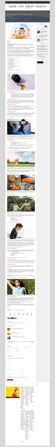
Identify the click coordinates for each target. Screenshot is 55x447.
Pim (12, 16)
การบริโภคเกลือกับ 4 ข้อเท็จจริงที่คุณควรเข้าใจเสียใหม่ (43, 32)
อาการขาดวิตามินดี (10, 62)
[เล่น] (6, 397)
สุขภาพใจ (11, 2)
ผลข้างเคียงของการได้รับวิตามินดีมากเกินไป (12, 65)
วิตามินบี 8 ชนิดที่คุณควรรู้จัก (14, 332)
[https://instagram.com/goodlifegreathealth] (42, 62)
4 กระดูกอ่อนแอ (9, 68)
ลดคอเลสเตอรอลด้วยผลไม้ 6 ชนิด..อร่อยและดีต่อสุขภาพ (18, 336)
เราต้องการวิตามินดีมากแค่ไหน (11, 64)
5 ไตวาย (9, 69)
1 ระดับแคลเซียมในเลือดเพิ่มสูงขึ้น (11, 66)
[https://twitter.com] (40, 62)
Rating (8, 369)
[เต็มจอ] (18, 397)
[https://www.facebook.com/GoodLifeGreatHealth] (38, 62)
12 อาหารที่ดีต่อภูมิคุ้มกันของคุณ (41, 56)
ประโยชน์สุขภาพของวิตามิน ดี (11, 58)
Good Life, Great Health (27, 6)
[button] (12, 392)
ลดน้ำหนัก (18, 2)
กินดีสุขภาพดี (22, 2)
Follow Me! (22, 441)
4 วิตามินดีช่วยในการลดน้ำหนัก (11, 61)
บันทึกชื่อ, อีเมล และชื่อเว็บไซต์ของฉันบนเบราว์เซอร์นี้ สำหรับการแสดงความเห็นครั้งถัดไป (18, 377)
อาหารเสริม (12, 321)
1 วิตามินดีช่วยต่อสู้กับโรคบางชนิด (11, 59)
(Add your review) (26, 347)
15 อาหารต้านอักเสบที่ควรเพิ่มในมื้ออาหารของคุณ (17, 328)
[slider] (12, 397)
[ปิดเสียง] (17, 397)
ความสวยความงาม (28, 2)
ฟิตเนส (15, 2)
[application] (13, 392)
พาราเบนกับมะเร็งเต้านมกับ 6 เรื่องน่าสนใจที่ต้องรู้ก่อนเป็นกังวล (44, 36)
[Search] (48, 2)
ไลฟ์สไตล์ (33, 2)
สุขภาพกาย (7, 2)
